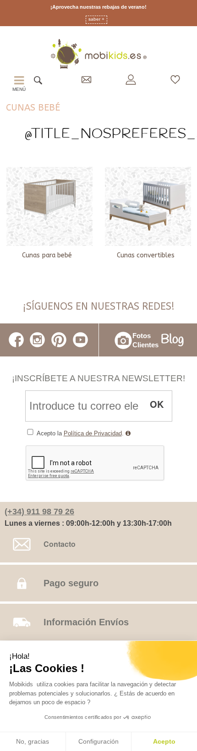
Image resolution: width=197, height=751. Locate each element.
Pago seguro (71, 583)
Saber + (96, 19)
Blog (172, 340)
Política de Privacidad (93, 433)
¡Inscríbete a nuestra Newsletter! (98, 378)
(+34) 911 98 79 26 (39, 511)
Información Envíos (86, 622)
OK (157, 404)
